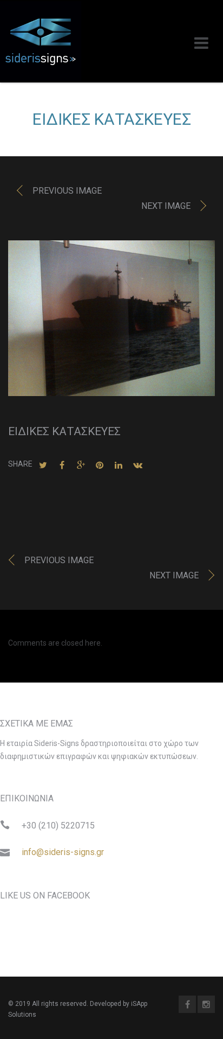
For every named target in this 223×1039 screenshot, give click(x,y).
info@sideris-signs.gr (63, 852)
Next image (166, 206)
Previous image (67, 191)
